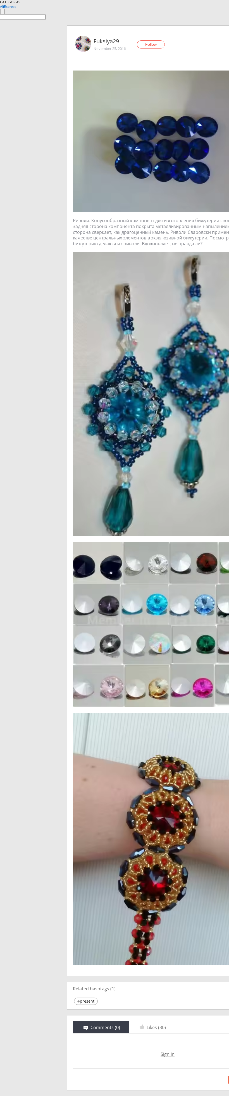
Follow (151, 44)
